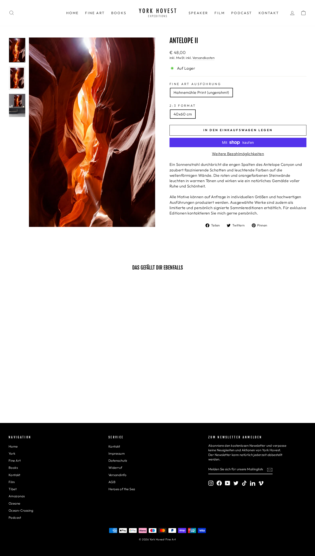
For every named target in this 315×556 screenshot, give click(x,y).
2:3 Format (183, 106)
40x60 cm (183, 114)
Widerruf (115, 468)
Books (118, 13)
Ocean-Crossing (21, 510)
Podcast (241, 13)
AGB (112, 482)
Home (72, 13)
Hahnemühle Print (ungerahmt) (201, 92)
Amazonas (17, 496)
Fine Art (95, 13)
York (12, 453)
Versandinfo (117, 475)
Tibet (12, 489)
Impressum (116, 453)
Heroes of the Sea (121, 489)
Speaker (198, 13)
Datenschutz (117, 461)
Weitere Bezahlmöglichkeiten (238, 153)
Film (219, 13)
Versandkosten (203, 58)
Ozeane (14, 503)
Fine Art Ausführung (195, 84)
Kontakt (269, 13)
